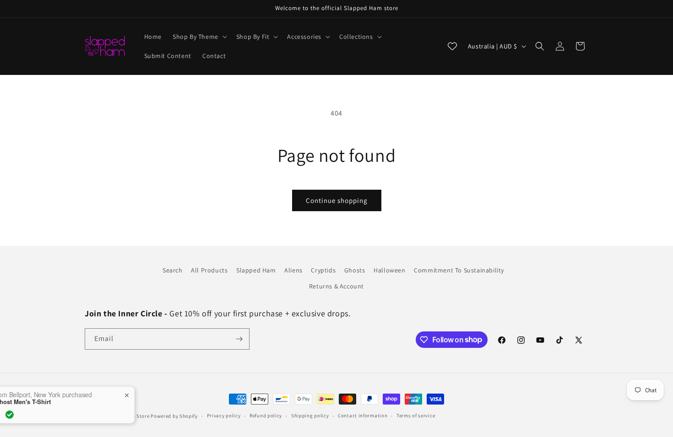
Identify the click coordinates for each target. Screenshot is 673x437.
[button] (199, 36)
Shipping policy (310, 415)
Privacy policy (224, 415)
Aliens (293, 270)
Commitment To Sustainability (459, 270)
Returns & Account (336, 286)
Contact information (362, 415)
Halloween (389, 270)
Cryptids (323, 270)
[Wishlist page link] (452, 46)
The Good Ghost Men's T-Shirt (59, 401)
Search (173, 270)
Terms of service (415, 415)
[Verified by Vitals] (61, 414)
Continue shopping (337, 200)
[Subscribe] (239, 339)
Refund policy (266, 415)
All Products (209, 270)
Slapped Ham (256, 270)
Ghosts (354, 270)
